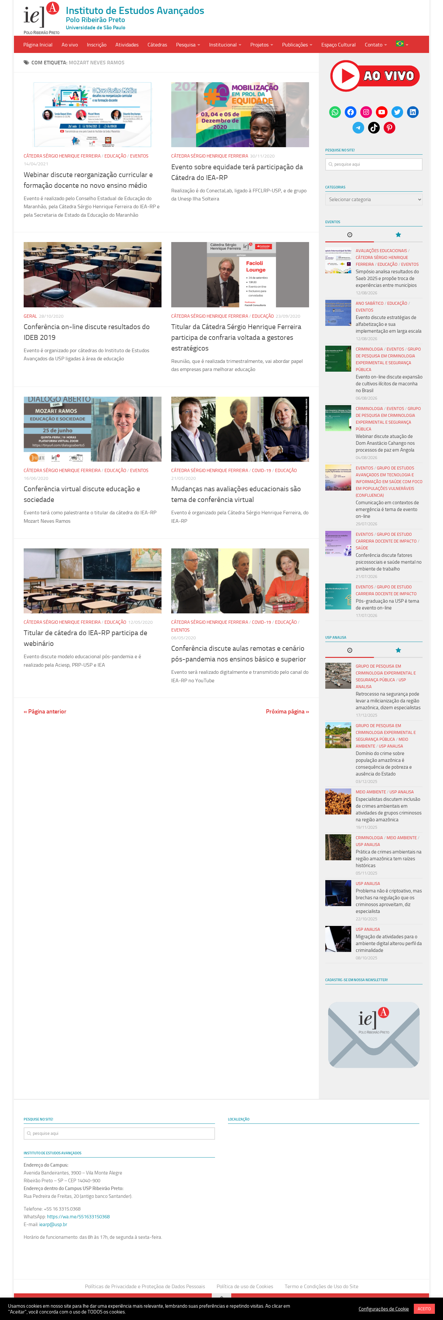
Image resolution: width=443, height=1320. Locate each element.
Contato (373, 45)
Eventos (139, 156)
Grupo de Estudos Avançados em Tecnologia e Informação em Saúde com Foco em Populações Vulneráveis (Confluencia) (389, 482)
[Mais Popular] (398, 235)
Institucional (223, 45)
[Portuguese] (402, 44)
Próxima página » (287, 711)
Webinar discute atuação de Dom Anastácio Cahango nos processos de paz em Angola (385, 443)
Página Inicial (38, 45)
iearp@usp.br (53, 1224)
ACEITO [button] (424, 1308)
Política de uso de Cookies (245, 1286)
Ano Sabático (370, 303)
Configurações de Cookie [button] (384, 1309)
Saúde (362, 547)
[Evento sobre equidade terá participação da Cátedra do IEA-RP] (240, 114)
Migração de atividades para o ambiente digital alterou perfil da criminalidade (389, 943)
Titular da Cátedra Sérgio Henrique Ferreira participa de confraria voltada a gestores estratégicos (236, 337)
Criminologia (369, 349)
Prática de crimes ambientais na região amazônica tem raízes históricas (389, 858)
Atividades (126, 45)
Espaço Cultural (338, 45)
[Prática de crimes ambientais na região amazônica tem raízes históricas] (338, 847)
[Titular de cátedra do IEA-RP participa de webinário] (93, 580)
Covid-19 (261, 470)
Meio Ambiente (371, 791)
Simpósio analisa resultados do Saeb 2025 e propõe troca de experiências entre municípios (387, 278)
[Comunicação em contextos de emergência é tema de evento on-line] (338, 478)
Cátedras (157, 45)
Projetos (259, 45)
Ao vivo (70, 45)
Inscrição (96, 45)
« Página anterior (45, 711)
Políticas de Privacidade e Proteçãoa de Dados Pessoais (145, 1286)
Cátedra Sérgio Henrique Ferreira (62, 156)
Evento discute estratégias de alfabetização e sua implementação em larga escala (389, 324)
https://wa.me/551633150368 (78, 1217)
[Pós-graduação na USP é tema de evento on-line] (338, 596)
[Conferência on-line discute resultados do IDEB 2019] (93, 274)
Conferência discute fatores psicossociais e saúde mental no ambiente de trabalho (389, 562)
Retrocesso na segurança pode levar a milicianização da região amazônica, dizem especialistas (388, 701)
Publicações (295, 45)
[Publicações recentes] (349, 235)
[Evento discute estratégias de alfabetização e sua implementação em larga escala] (338, 313)
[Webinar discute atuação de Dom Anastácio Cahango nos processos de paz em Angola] (338, 418)
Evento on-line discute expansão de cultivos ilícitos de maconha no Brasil (389, 383)
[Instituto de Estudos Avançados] (41, 18)
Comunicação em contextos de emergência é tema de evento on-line (387, 509)
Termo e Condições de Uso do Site (321, 1286)
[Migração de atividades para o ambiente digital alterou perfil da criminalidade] (338, 939)
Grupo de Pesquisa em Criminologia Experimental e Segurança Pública (386, 673)
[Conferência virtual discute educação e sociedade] (93, 429)
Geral (30, 316)
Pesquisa (186, 45)
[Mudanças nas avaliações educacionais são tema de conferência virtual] (240, 429)
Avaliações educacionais (381, 250)
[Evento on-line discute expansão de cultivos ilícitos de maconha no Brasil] (338, 359)
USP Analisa (391, 746)
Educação (115, 156)
